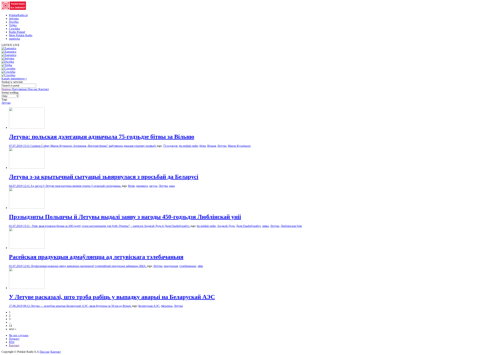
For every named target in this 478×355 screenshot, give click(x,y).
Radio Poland (17, 32)
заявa (265, 226)
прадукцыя (171, 266)
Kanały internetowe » (14, 78)
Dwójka (13, 21)
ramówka (14, 38)
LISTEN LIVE (10, 45)
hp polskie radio (188, 145)
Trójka (13, 25)
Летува (5, 102)
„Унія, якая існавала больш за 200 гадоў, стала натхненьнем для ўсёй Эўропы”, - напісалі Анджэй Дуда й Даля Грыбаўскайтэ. (110, 226)
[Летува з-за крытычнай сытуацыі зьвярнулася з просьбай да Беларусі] (27, 167)
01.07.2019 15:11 (19, 226)
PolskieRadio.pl (18, 15)
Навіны (6, 89)
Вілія (131, 185)
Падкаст (14, 338)
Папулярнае (20, 89)
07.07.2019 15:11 (19, 145)
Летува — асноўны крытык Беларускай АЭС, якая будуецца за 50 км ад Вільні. (81, 305)
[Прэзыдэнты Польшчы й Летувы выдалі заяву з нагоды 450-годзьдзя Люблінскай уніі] (27, 207)
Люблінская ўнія (291, 226)
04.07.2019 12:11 (19, 185)
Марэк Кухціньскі (239, 145)
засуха (153, 185)
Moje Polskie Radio (20, 35)
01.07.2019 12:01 (20, 266)
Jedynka (14, 18)
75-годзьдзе (170, 145)
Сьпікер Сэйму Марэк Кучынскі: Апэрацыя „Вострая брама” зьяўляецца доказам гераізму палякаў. (93, 145)
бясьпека (166, 305)
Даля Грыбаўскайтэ (248, 226)
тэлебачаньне (187, 266)
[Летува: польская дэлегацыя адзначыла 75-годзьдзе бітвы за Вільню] (27, 127)
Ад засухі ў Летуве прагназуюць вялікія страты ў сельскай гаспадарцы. (76, 185)
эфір (200, 266)
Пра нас (33, 89)
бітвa (202, 145)
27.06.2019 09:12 (20, 305)
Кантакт (43, 89)
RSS (11, 342)
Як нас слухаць (18, 335)
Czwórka (14, 28)
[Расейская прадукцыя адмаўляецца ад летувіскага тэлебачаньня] (27, 247)
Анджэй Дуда (226, 226)
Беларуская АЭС (149, 305)
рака (172, 185)
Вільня (211, 145)
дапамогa (142, 185)
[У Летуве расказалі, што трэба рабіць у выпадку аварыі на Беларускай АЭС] (27, 287)
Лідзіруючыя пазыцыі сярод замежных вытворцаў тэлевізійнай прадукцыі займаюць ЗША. (89, 266)
